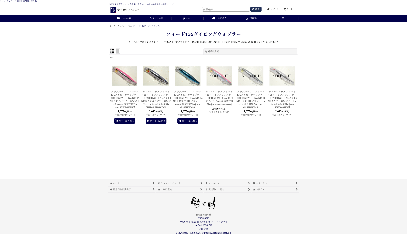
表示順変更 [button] (213, 51)
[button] (283, 18)
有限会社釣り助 (203, 214)
